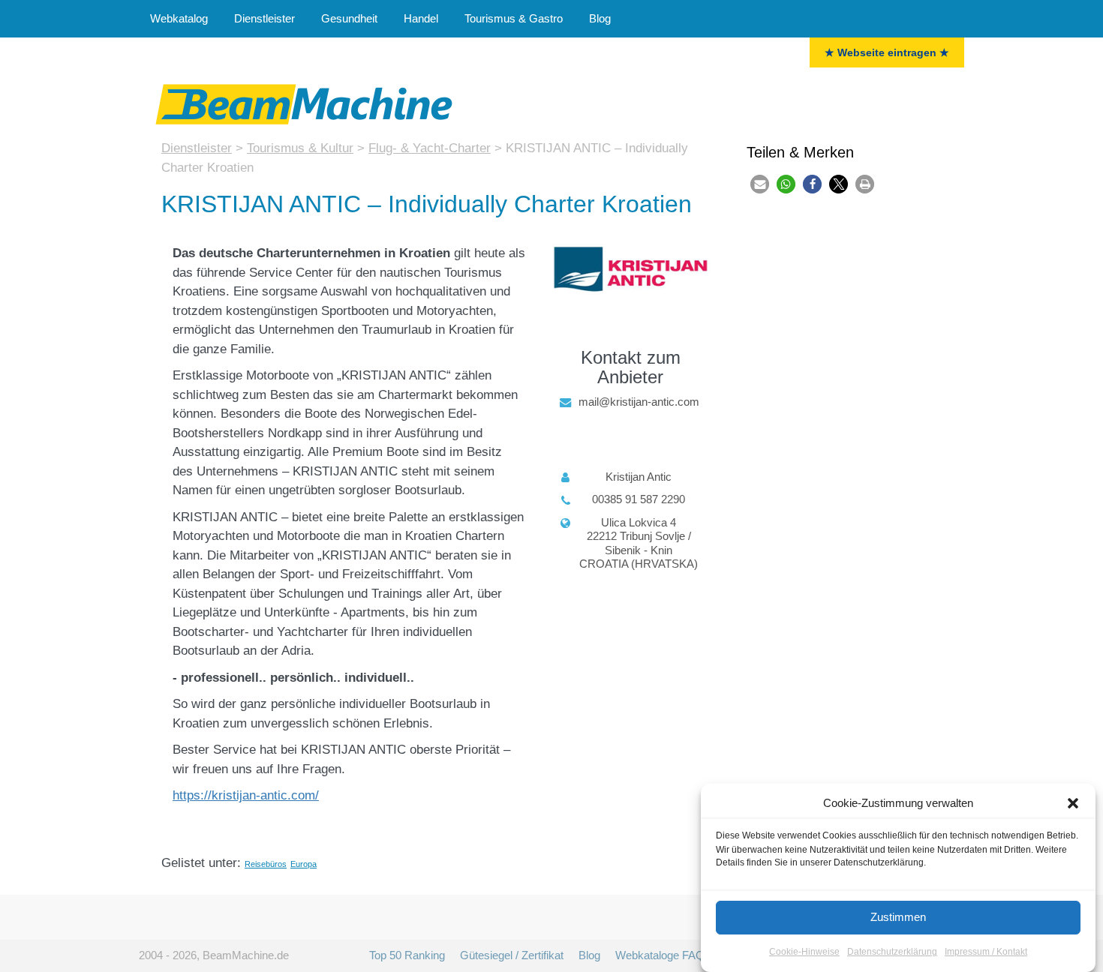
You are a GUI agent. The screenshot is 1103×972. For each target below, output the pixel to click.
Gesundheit (349, 18)
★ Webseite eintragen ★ (887, 52)
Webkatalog (179, 18)
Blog (600, 18)
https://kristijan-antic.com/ (246, 795)
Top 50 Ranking (407, 955)
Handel (421, 18)
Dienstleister (264, 18)
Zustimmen (898, 916)
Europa (303, 864)
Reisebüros (266, 864)
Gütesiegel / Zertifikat (512, 955)
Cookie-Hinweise (804, 952)
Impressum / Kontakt (986, 952)
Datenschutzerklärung (892, 952)
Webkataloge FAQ (660, 955)
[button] (1072, 803)
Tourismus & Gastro (513, 18)
